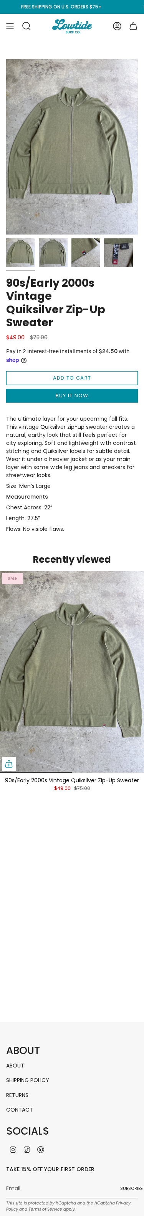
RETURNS (17, 1095)
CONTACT (19, 1110)
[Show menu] (10, 26)
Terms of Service (45, 1209)
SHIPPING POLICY (27, 1080)
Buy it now (72, 395)
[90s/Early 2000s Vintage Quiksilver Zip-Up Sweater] (72, 672)
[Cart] (133, 26)
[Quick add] (9, 764)
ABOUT (15, 1065)
